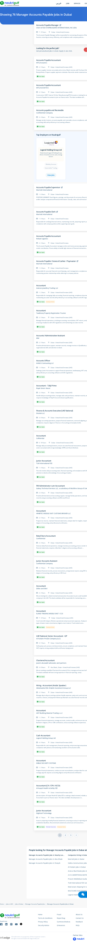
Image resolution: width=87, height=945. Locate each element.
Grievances (61, 925)
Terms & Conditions (45, 918)
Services (77, 3)
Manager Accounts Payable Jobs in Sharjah (44, 863)
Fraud (59, 914)
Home (2, 904)
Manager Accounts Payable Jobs (35, 904)
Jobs (67, 3)
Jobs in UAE (9, 904)
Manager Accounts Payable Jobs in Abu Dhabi (46, 859)
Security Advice (43, 925)
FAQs (78, 925)
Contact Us (80, 918)
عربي (59, 3)
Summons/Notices (63, 922)
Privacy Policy (43, 922)
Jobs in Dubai (19, 904)
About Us (79, 914)
